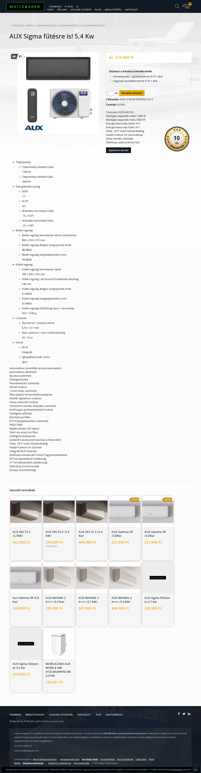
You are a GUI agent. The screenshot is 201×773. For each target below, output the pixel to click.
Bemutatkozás (35, 714)
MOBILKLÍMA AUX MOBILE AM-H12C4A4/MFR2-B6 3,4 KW (58, 669)
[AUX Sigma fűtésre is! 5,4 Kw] (58, 139)
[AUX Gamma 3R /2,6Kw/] (121, 520)
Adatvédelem (114, 714)
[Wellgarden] (179, 714)
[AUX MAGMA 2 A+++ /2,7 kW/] (88, 586)
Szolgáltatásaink (61, 714)
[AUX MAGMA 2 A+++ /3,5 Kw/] (55, 586)
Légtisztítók (141, 759)
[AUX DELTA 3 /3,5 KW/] (55, 520)
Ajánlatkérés (113, 9)
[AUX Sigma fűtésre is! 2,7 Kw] (154, 586)
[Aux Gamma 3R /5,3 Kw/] (22, 586)
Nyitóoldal (18, 25)
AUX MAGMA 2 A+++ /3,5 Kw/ (56, 600)
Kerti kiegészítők (81, 763)
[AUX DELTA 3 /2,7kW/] (22, 520)
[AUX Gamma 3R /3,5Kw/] (154, 520)
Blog (98, 9)
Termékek (30, 25)
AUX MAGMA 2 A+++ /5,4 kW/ (121, 600)
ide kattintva (177, 769)
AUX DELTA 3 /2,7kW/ (21, 534)
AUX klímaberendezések (92, 25)
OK (195, 769)
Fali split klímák (107, 759)
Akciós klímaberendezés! (45, 759)
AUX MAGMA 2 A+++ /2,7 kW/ (89, 600)
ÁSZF (98, 714)
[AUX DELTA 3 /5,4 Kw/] (88, 520)
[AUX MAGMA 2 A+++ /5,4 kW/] (121, 586)
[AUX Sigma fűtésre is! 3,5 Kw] (22, 652)
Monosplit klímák (125, 759)
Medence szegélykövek (60, 763)
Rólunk (62, 9)
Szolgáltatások (81, 9)
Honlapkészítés (57, 721)
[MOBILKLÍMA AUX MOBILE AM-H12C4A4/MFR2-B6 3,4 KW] (55, 652)
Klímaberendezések (47, 25)
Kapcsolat (131, 9)
